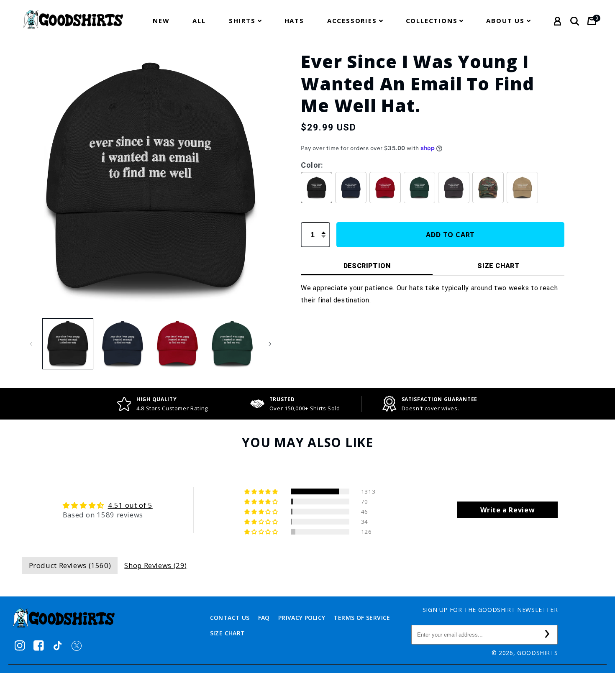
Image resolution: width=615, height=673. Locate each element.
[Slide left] (31, 344)
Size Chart (227, 633)
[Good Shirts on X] (76, 645)
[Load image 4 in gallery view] (232, 344)
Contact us (230, 618)
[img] (108, 505)
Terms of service (361, 618)
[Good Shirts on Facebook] (38, 645)
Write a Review (507, 509)
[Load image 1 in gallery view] (68, 344)
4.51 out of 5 (130, 505)
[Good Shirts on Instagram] (20, 645)
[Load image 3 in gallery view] (177, 344)
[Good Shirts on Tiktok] (57, 645)
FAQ (264, 618)
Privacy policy (301, 618)
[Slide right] (270, 344)
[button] (245, 21)
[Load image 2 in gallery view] (122, 344)
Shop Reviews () (155, 565)
